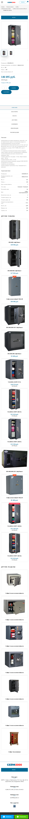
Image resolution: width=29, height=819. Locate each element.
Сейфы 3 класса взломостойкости (20, 8)
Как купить (14, 111)
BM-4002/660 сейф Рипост (14, 270)
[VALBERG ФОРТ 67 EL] (14, 369)
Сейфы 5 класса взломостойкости (14, 725)
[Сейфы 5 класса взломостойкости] (14, 712)
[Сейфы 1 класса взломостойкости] (14, 606)
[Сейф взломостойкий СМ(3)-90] (14, 286)
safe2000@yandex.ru (14, 797)
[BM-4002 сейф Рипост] (14, 229)
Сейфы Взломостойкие (6, 8)
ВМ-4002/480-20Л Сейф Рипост (14, 471)
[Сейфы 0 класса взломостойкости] (14, 580)
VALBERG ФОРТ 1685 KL (14, 556)
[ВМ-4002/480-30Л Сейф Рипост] (14, 314)
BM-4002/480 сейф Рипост (14, 353)
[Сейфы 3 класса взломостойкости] (14, 659)
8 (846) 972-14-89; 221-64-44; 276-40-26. (15, 789)
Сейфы (17, 6)
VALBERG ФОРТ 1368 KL (14, 526)
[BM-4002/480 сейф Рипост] (14, 341)
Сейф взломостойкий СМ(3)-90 (14, 299)
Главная (2, 6)
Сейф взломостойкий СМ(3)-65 (14, 497)
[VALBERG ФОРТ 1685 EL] (14, 399)
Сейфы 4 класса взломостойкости (14, 699)
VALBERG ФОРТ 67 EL (14, 382)
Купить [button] (14, 88)
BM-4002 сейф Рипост (14, 242)
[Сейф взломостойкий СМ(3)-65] (14, 485)
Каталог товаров (10, 6)
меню (13, 17)
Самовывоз (14, 124)
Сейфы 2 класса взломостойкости (14, 646)
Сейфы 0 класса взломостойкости (14, 593)
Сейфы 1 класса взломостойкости (14, 619)
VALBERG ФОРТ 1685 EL (14, 412)
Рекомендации (14, 132)
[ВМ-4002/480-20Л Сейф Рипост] (14, 458)
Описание (14, 107)
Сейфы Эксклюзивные (14, 752)
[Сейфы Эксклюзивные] (14, 739)
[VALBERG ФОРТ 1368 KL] (14, 513)
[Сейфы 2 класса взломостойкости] (14, 633)
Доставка (14, 120)
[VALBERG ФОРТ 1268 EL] (14, 429)
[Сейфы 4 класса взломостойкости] (14, 686)
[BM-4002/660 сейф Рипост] (14, 258)
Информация (14, 128)
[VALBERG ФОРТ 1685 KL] (14, 543)
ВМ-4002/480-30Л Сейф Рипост (14, 327)
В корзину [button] (6, 92)
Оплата (14, 115)
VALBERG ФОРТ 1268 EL (14, 441)
